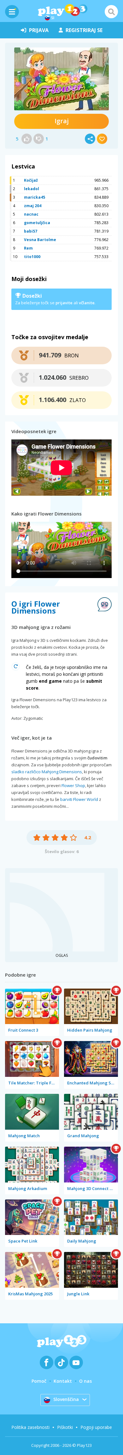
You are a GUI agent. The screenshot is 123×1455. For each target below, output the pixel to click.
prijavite (64, 303)
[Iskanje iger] (111, 11)
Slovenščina (66, 1399)
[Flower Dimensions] (61, 78)
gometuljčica (37, 222)
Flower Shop (73, 785)
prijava (39, 30)
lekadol (31, 188)
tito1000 (32, 256)
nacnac (31, 214)
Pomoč (39, 1381)
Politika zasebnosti (30, 1427)
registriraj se (84, 30)
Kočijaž (31, 180)
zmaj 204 (32, 205)
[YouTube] (76, 1362)
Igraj (62, 121)
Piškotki (65, 1427)
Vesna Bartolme (40, 239)
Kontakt (63, 1381)
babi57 (30, 231)
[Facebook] (46, 1362)
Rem (28, 248)
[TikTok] (61, 1362)
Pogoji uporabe (96, 1427)
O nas (85, 1381)
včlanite (87, 303)
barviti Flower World (79, 799)
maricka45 (34, 197)
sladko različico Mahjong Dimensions (46, 771)
